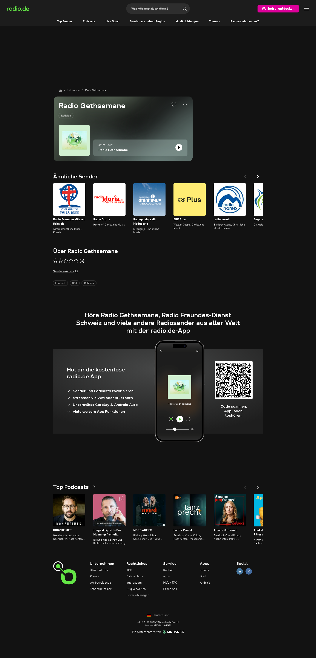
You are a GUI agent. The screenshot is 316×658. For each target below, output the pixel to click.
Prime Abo (170, 589)
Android (205, 582)
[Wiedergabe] (178, 147)
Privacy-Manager (137, 595)
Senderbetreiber (101, 589)
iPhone (204, 570)
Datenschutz (134, 576)
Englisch (60, 283)
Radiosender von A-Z (244, 21)
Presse (94, 576)
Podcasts (89, 21)
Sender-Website (63, 271)
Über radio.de (99, 570)
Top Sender (64, 21)
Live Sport (113, 21)
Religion (66, 116)
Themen (214, 21)
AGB (129, 570)
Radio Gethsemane (113, 150)
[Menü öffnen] (306, 8)
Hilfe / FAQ (170, 582)
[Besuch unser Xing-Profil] (248, 571)
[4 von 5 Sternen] (71, 260)
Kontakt (168, 570)
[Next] (258, 175)
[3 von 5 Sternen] (65, 260)
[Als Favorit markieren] (173, 104)
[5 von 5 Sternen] (76, 260)
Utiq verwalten (136, 589)
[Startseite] (60, 90)
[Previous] (245, 175)
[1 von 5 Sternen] (55, 260)
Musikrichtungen (187, 21)
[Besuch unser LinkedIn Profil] (239, 571)
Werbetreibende (100, 582)
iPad (203, 576)
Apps (166, 576)
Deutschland (160, 615)
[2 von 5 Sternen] (60, 260)
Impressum (134, 582)
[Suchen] (184, 8)
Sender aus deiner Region (147, 21)
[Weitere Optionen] (185, 104)
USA (74, 283)
